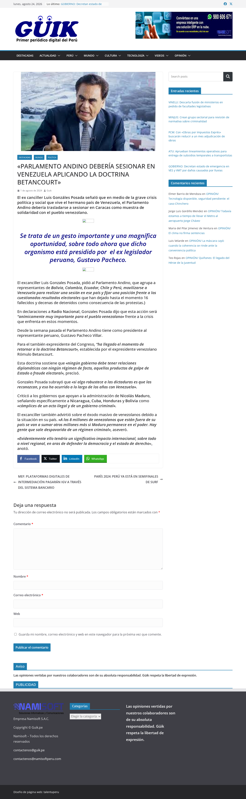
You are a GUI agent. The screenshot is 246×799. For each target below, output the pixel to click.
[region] (184, 25)
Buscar (228, 76)
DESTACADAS (25, 55)
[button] (58, 55)
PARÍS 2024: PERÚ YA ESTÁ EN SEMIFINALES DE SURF (126, 479)
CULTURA (111, 55)
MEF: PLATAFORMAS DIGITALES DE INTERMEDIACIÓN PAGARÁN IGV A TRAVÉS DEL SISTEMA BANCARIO (49, 482)
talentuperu (51, 792)
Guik (49, 190)
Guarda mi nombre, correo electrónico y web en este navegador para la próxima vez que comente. (90, 634)
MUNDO (89, 55)
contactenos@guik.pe (29, 750)
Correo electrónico (28, 595)
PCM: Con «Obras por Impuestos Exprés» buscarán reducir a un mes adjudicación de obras (197, 136)
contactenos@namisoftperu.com (37, 759)
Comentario (23, 524)
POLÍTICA (52, 157)
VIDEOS (159, 55)
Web (16, 614)
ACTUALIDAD (48, 55)
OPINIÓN (180, 55)
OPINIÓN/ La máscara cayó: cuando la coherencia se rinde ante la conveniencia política (196, 245)
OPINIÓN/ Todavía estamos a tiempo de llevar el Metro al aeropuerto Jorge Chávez (200, 216)
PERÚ (69, 55)
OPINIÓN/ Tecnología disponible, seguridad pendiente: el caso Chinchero (199, 198)
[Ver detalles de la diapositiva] (184, 25)
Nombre (20, 576)
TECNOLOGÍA (135, 55)
